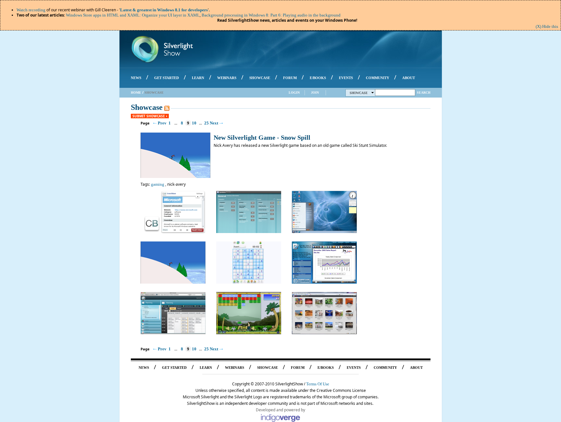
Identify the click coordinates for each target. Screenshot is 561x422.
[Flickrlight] (324, 332)
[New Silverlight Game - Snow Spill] (173, 282)
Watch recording (31, 9)
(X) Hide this (547, 26)
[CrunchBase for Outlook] (173, 231)
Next (214, 123)
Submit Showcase (148, 116)
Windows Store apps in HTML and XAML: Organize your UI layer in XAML (133, 15)
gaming (157, 184)
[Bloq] (248, 332)
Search (423, 92)
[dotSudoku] (248, 282)
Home (136, 92)
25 (206, 123)
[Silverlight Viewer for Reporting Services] (324, 282)
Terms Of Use (317, 383)
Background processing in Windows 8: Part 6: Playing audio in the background (271, 15)
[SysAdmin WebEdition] (248, 231)
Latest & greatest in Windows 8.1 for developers (164, 9)
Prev (162, 123)
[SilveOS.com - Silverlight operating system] (324, 231)
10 (194, 123)
